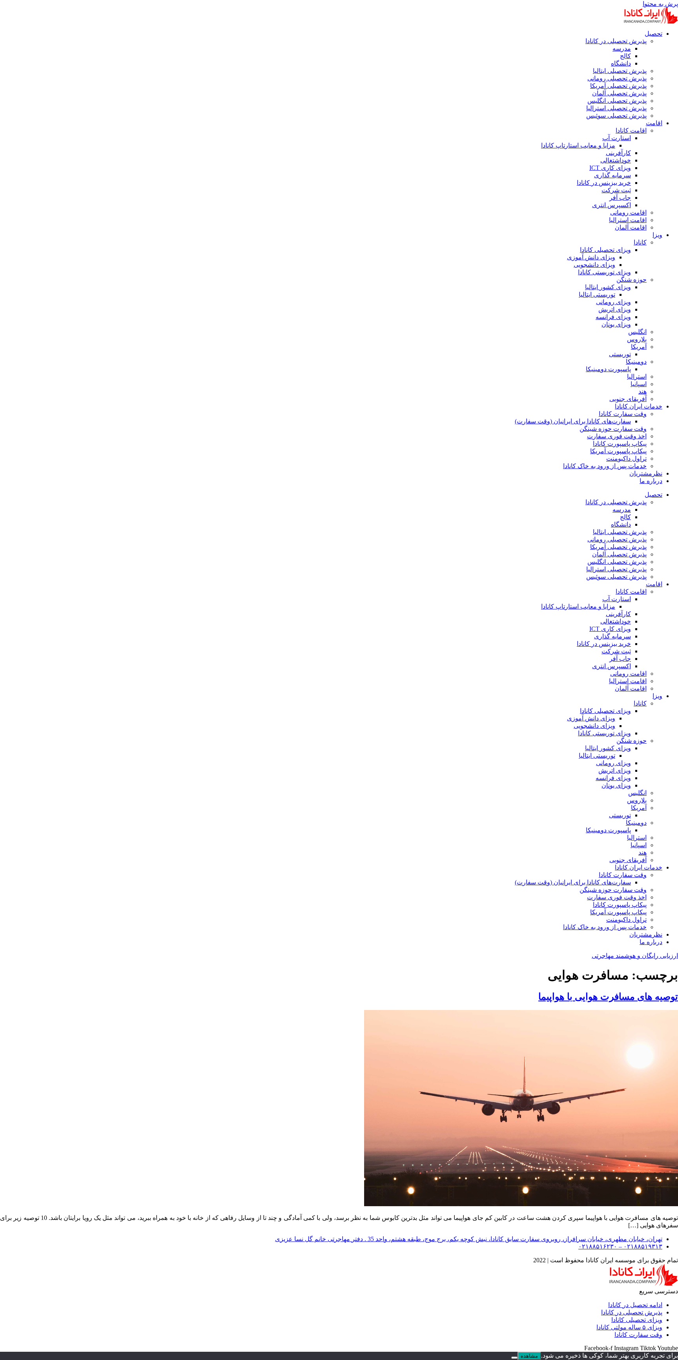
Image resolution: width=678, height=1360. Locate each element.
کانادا (640, 242)
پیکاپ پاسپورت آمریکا (618, 451)
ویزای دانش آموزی (591, 257)
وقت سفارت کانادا (623, 413)
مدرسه (621, 48)
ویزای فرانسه (613, 317)
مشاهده (529, 1356)
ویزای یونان (616, 324)
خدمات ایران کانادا (638, 406)
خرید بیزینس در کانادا (604, 182)
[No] (514, 1357)
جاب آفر (620, 197)
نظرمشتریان (645, 473)
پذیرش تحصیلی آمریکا (618, 85)
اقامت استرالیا (628, 220)
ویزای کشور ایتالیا (608, 287)
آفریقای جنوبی (628, 399)
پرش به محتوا (660, 3)
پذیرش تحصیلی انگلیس (617, 100)
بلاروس (637, 339)
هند (642, 391)
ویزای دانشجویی (594, 264)
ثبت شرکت (616, 190)
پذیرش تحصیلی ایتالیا (620, 70)
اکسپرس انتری (611, 205)
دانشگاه (621, 63)
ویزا (657, 235)
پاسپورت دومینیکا (608, 369)
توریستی (620, 354)
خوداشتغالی (615, 160)
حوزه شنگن (631, 279)
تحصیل (653, 33)
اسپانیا (639, 384)
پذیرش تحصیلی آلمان (619, 93)
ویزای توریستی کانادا (604, 272)
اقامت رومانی (628, 212)
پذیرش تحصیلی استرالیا (616, 108)
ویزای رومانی (613, 302)
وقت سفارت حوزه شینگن (613, 428)
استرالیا (637, 376)
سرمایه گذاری (612, 175)
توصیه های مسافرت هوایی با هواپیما (608, 997)
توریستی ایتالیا (597, 294)
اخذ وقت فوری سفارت (617, 436)
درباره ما (651, 481)
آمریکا (639, 346)
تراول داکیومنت (626, 458)
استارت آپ (616, 138)
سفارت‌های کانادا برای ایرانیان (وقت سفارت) (573, 421)
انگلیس (637, 331)
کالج (625, 56)
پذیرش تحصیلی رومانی (617, 78)
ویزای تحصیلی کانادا (605, 249)
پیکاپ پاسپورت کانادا (620, 443)
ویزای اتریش (614, 309)
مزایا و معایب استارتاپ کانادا (578, 145)
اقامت (654, 123)
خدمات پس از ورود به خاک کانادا (605, 466)
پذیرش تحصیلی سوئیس (616, 115)
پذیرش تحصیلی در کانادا (616, 41)
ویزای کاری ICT (610, 167)
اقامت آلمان (631, 227)
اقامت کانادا (631, 130)
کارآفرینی (618, 152)
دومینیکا (636, 361)
